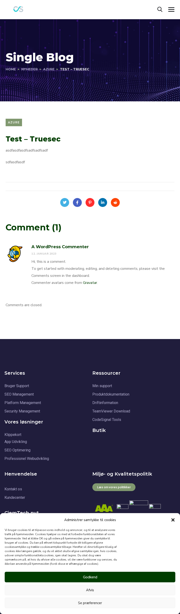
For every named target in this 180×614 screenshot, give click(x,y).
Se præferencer (90, 603)
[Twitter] (64, 202)
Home (11, 69)
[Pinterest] (90, 202)
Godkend (90, 577)
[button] (173, 520)
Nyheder (29, 69)
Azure (49, 69)
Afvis (90, 590)
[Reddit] (115, 202)
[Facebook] (77, 202)
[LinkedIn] (102, 202)
